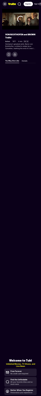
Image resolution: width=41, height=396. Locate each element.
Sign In (36, 4)
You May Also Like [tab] (12, 61)
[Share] (14, 54)
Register (28, 4)
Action (7, 41)
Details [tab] (24, 61)
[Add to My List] (8, 54)
